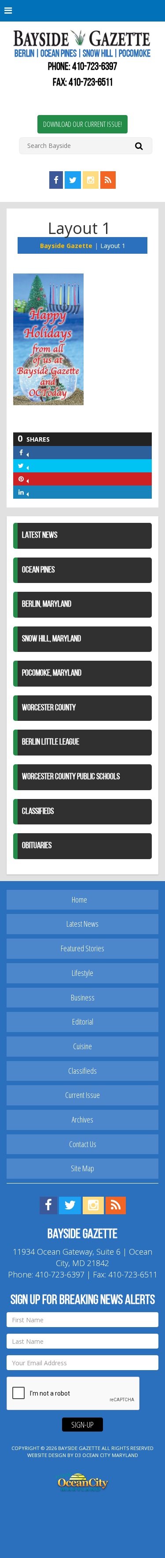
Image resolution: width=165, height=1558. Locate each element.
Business (83, 997)
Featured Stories (82, 948)
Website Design (46, 1455)
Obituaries (36, 846)
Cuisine (82, 1046)
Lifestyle (82, 973)
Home (79, 899)
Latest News (39, 535)
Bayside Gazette (66, 245)
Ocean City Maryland (110, 1455)
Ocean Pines (38, 570)
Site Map (82, 1168)
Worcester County (49, 708)
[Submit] (138, 145)
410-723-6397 (94, 67)
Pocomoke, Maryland (51, 673)
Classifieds (38, 811)
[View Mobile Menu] (82, 10)
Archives (82, 1119)
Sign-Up (82, 1424)
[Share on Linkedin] (27, 492)
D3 (78, 1455)
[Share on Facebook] (27, 452)
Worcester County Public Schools (71, 777)
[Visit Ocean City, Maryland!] (83, 1481)
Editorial (82, 1021)
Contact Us (82, 1144)
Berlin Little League (50, 742)
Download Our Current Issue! (82, 124)
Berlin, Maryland (46, 604)
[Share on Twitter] (27, 465)
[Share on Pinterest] (27, 479)
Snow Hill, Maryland (51, 639)
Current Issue (82, 1095)
